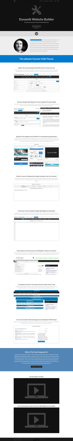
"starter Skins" (32, 141)
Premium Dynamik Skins (47, 141)
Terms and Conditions (36, 438)
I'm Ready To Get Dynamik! (36, 366)
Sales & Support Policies (19, 438)
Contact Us (43, 438)
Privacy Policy (31, 438)
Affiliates (40, 438)
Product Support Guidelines (25, 438)
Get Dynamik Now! (36, 26)
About (14, 438)
